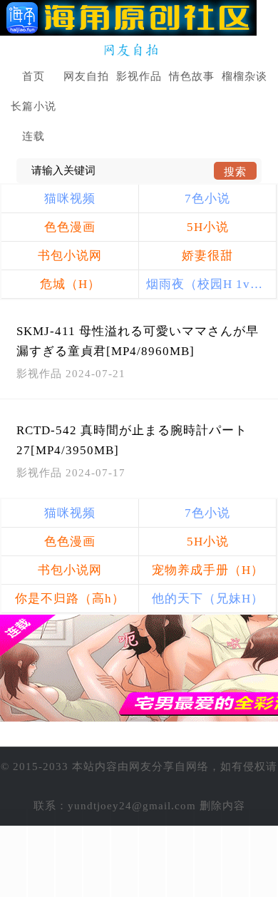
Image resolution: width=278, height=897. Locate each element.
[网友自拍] (139, 50)
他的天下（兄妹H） (208, 598)
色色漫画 (70, 227)
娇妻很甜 (207, 255)
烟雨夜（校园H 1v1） (208, 284)
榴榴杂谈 (244, 76)
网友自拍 (86, 76)
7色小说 (207, 198)
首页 (33, 76)
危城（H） (70, 284)
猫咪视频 (70, 198)
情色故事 (192, 76)
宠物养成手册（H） (208, 570)
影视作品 (139, 76)
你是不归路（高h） (70, 598)
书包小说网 (70, 255)
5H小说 (208, 227)
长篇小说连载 (33, 121)
